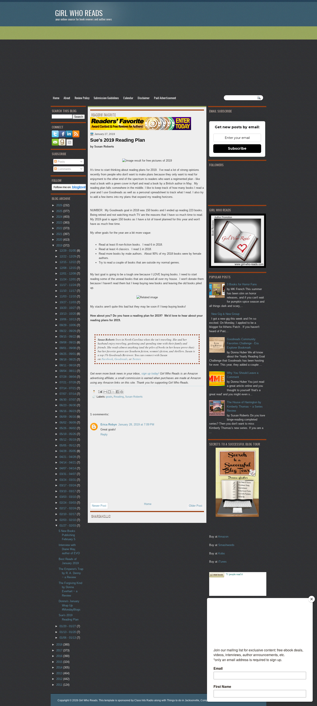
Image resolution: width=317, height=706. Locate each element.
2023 (59, 222)
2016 (59, 656)
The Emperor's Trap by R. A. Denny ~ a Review (71, 573)
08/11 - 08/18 (68, 365)
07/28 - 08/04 (68, 376)
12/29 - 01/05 (68, 250)
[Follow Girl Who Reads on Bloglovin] (70, 189)
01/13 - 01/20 (68, 632)
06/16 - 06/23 (68, 411)
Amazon (223, 536)
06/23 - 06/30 (68, 405)
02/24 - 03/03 (68, 502)
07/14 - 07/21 (68, 388)
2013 (59, 673)
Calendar (128, 97)
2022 (59, 228)
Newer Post (99, 505)
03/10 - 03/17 (68, 491)
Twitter (136, 359)
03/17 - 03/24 (68, 485)
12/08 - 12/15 (68, 268)
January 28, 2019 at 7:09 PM (136, 424)
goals (109, 396)
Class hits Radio (144, 700)
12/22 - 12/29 (68, 256)
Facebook (107, 359)
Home (56, 97)
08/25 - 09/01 (68, 353)
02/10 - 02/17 (68, 514)
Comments (64, 169)
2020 (59, 239)
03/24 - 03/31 (68, 479)
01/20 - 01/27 (68, 626)
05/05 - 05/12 (68, 445)
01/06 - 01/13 (68, 637)
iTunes (222, 561)
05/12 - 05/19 (68, 439)
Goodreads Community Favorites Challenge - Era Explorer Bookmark (243, 343)
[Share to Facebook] (117, 392)
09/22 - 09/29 (68, 331)
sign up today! (150, 373)
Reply (104, 434)
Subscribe (237, 148)
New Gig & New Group (225, 314)
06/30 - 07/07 (68, 399)
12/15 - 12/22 (68, 262)
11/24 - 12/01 (68, 279)
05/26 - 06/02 (68, 428)
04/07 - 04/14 (68, 468)
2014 (59, 667)
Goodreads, (121, 359)
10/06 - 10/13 (68, 319)
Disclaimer (144, 97)
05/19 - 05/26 (68, 434)
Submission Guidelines (106, 97)
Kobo (221, 553)
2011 (59, 684)
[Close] (311, 599)
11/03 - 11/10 (68, 296)
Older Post (195, 505)
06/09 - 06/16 (68, 416)
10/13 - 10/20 (68, 313)
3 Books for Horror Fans (242, 284)
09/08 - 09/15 (68, 342)
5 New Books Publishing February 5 (67, 535)
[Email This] (105, 392)
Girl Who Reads (79, 12)
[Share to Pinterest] (121, 392)
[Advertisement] (158, 60)
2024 (59, 216)
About (67, 97)
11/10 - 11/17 (68, 290)
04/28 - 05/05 (68, 451)
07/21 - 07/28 (68, 382)
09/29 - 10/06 (68, 325)
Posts (61, 161)
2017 (59, 650)
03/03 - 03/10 (68, 496)
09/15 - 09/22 (68, 336)
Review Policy (82, 97)
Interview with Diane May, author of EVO (69, 549)
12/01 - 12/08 (68, 273)
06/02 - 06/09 (68, 422)
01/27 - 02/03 (68, 525)
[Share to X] (113, 392)
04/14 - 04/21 (68, 462)
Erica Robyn (108, 424)
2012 (59, 679)
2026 (59, 205)
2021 (59, 234)
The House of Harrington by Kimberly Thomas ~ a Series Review (245, 406)
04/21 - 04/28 (68, 457)
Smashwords (226, 545)
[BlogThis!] (109, 392)
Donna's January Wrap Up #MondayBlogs (69, 605)
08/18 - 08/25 (68, 359)
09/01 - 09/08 (68, 348)
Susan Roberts (134, 396)
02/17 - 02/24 (68, 508)
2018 (59, 644)
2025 (59, 211)
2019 (59, 245)
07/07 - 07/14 (68, 393)
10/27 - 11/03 (68, 302)
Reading (119, 396)
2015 (59, 661)
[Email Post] (100, 391)
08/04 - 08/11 (68, 371)
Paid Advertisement (165, 97)
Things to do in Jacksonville (183, 700)
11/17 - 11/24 (68, 285)
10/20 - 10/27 (68, 307)
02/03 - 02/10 (68, 520)
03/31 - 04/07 (68, 474)
